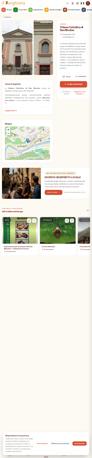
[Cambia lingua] (82, 3)
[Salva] (34, 220)
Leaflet (31, 159)
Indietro (7, 17)
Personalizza (42, 443)
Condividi (82, 76)
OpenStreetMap (39, 159)
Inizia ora (52, 192)
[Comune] (73, 3)
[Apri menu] (88, 3)
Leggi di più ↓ (11, 110)
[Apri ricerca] (67, 3)
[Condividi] (29, 220)
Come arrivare (75, 84)
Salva (68, 77)
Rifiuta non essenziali (60, 443)
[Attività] (77, 3)
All (87, 210)
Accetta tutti (79, 443)
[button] (27, 140)
